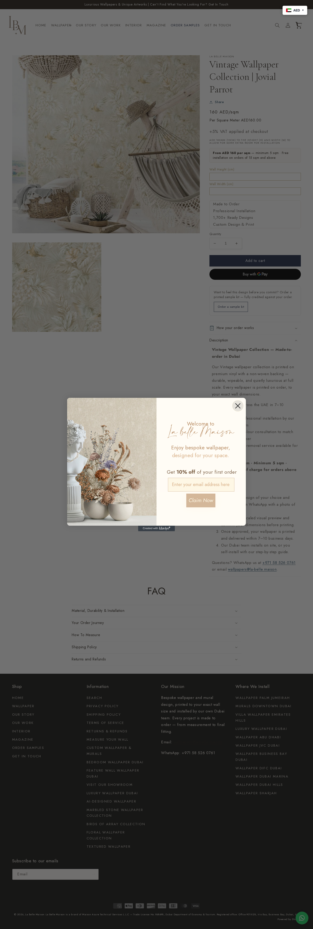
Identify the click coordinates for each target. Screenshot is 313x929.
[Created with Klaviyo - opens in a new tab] (156, 528)
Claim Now (201, 500)
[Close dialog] (238, 406)
